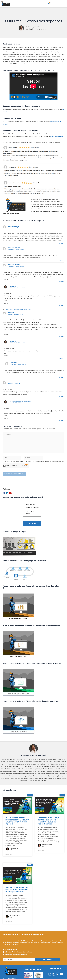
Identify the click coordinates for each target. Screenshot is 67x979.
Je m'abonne (32, 521)
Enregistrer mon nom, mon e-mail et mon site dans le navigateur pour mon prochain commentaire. (33, 459)
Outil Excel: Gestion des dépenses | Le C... (18, 307)
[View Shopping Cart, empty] (48, 3)
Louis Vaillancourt (14, 226)
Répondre (61, 243)
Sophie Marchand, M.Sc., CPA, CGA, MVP (21, 398)
